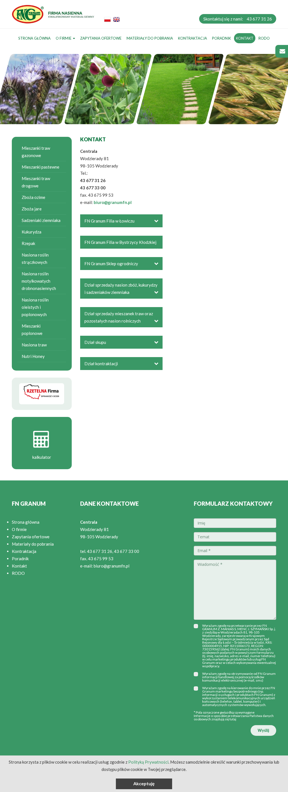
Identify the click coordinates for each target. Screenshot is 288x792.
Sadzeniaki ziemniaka (41, 220)
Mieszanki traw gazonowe (36, 152)
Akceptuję (144, 783)
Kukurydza (31, 231)
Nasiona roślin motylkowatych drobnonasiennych (39, 281)
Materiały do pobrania (150, 38)
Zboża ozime (33, 197)
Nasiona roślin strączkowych (35, 258)
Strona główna (34, 38)
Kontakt (244, 38)
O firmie (64, 38)
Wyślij (263, 730)
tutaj (233, 719)
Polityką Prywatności (148, 761)
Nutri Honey (33, 356)
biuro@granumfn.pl (113, 202)
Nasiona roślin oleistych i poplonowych (35, 307)
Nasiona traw (34, 344)
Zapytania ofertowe (101, 38)
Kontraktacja (192, 38)
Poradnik (221, 38)
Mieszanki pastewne (40, 166)
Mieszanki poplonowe (32, 329)
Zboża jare (32, 208)
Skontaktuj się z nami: (237, 18)
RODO (264, 38)
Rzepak (28, 243)
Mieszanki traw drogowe (36, 182)
